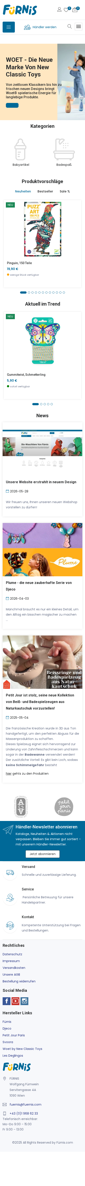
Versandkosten (14, 968)
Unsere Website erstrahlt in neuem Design (41, 482)
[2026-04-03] (8, 598)
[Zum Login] (59, 10)
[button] (4, 76)
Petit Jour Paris (14, 1035)
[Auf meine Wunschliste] (10, 242)
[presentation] (7, 155)
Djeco (7, 1028)
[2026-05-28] (8, 491)
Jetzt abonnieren (43, 854)
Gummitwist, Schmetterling (26, 374)
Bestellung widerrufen (19, 981)
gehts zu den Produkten (27, 773)
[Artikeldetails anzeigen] (10, 232)
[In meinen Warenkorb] (10, 222)
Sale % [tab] (65, 191)
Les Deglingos (13, 1055)
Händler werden (44, 27)
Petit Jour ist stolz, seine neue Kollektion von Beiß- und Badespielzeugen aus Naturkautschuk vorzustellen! (40, 701)
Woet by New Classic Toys (22, 1049)
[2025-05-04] (8, 717)
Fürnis (7, 1022)
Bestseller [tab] (45, 191)
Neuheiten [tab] (23, 191)
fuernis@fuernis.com (25, 1104)
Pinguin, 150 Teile (19, 263)
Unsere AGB (11, 974)
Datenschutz (12, 954)
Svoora (8, 1042)
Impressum (11, 961)
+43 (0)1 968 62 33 (24, 1113)
